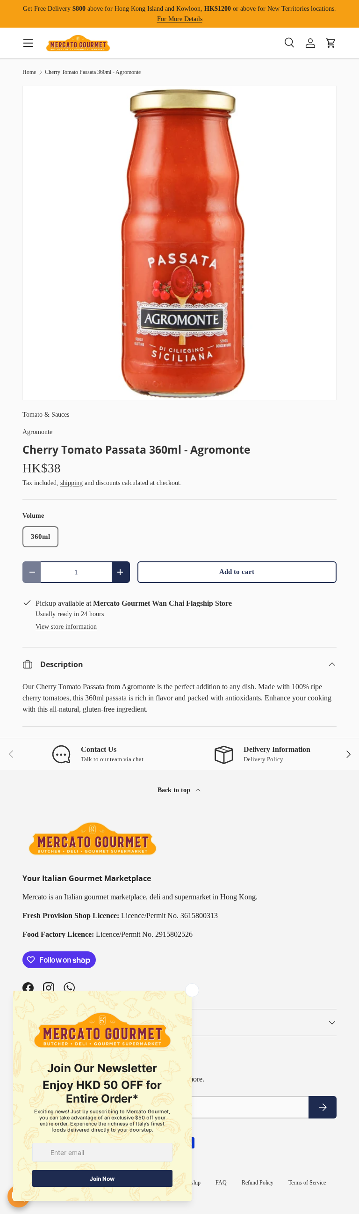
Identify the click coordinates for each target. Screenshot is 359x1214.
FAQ (221, 1182)
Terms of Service (307, 1182)
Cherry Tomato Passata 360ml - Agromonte (93, 72)
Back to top (175, 790)
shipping (71, 482)
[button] (331, 43)
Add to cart (236, 571)
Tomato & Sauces (45, 414)
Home (29, 72)
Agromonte (37, 431)
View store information (66, 626)
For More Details (179, 18)
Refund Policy (257, 1182)
